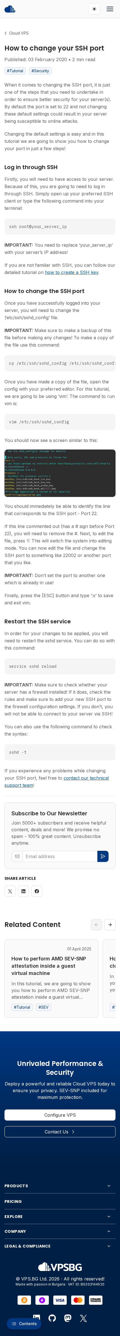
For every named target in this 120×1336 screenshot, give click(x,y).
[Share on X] (10, 891)
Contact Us (56, 1132)
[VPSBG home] (9, 9)
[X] (83, 1318)
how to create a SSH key (71, 272)
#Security (40, 70)
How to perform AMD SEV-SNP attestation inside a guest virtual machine (48, 966)
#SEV (44, 1007)
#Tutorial (15, 70)
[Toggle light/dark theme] (94, 9)
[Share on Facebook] (36, 891)
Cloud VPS (19, 33)
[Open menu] (110, 9)
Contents (28, 1323)
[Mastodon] (67, 1318)
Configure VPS (60, 1115)
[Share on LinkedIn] (23, 891)
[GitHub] (52, 1318)
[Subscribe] (103, 856)
